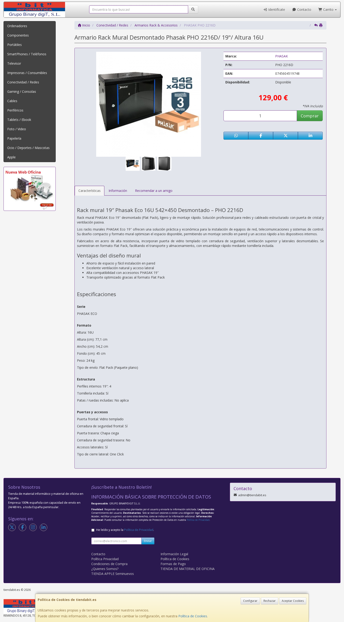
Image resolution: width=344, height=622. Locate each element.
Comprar (310, 116)
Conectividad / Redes (23, 82)
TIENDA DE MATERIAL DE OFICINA (188, 568)
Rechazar (269, 601)
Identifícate (276, 9)
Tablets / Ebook (19, 119)
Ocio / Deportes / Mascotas (28, 147)
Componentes (18, 35)
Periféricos (15, 110)
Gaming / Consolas (21, 91)
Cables (12, 101)
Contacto (303, 9)
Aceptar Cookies (293, 601)
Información (118, 190)
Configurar (250, 601)
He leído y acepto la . (125, 530)
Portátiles (14, 44)
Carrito (328, 9)
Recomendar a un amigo (153, 190)
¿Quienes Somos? (104, 568)
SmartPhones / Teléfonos (26, 54)
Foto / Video (16, 129)
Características (89, 190)
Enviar (148, 541)
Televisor (14, 63)
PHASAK (281, 56)
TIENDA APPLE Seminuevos (112, 573)
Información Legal (174, 554)
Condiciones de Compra (109, 564)
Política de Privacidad (198, 519)
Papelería (14, 138)
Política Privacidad (105, 559)
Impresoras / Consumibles (27, 73)
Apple (11, 157)
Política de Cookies (192, 616)
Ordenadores (17, 26)
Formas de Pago (173, 564)
